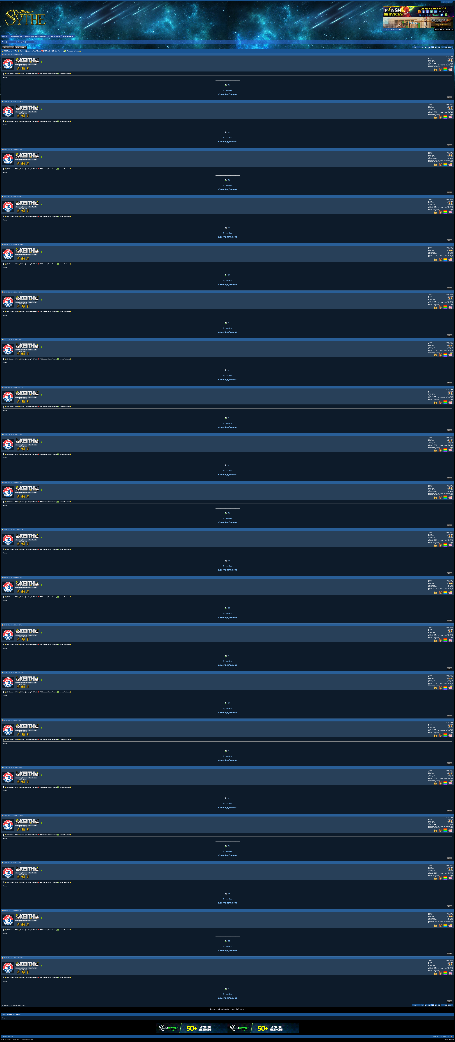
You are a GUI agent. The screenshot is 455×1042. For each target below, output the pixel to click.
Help (440, 1036)
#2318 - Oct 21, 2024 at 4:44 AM (12, 862)
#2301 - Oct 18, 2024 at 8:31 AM (12, 54)
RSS (451, 1036)
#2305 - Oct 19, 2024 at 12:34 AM (13, 244)
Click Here (450, 63)
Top (448, 1036)
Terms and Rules (449, 1039)
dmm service (30, 42)
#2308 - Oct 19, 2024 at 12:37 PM (13, 387)
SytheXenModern (8, 1036)
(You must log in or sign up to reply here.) (14, 1005)
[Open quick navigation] (452, 36)
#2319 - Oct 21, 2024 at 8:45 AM (12, 910)
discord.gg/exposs (227, 94)
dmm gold (21, 42)
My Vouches (227, 90)
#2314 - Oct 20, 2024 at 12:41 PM (13, 672)
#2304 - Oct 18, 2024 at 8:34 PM (12, 197)
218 (446, 47)
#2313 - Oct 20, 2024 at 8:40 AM (12, 625)
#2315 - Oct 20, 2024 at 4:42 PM (12, 720)
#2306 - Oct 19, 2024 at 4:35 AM (12, 292)
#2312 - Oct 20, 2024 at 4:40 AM (12, 577)
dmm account (11, 42)
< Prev (414, 47)
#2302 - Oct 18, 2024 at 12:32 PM (13, 102)
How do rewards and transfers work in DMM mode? (227, 1009)
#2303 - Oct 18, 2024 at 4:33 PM (12, 149)
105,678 (450, 58)
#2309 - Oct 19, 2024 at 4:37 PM (12, 434)
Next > (450, 47)
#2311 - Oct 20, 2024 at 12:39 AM (13, 530)
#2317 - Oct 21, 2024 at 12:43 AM (13, 815)
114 (426, 47)
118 (439, 47)
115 (429, 47)
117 (436, 47)
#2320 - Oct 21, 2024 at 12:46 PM (13, 958)
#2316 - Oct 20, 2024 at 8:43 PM (12, 767)
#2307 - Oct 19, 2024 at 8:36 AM (12, 339)
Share (449, 97)
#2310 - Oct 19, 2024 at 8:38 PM (12, 482)
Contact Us (434, 1036)
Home (444, 1036)
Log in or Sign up (446, 1)
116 (433, 47)
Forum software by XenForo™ (17, 1039)
